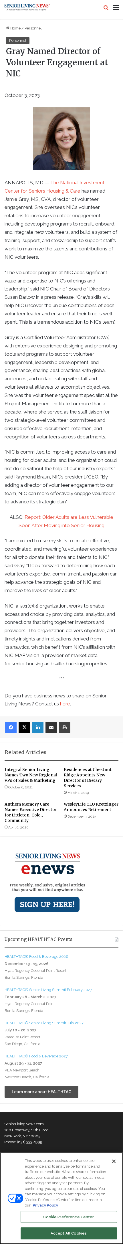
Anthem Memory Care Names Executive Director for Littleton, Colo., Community (31, 812)
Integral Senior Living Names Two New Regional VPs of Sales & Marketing (31, 775)
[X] (24, 727)
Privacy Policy (45, 1205)
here (65, 704)
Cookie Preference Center (68, 1217)
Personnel (33, 28)
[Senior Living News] (27, 7)
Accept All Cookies (69, 1233)
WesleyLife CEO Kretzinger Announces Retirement (91, 807)
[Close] (114, 1161)
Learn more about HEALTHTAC (41, 1091)
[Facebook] (11, 727)
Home (15, 28)
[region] (61, 1198)
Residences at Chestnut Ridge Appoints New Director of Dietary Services (88, 777)
